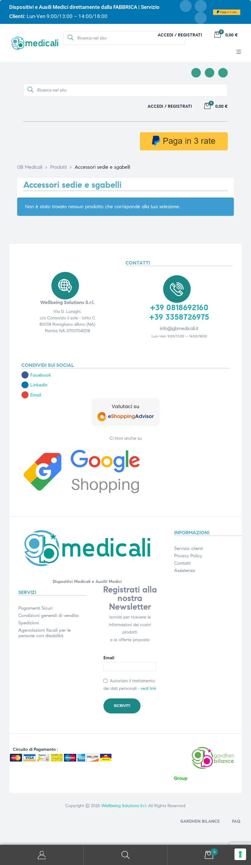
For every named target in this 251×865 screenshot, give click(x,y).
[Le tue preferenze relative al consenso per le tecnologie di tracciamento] (240, 854)
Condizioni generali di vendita (48, 615)
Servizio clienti (188, 548)
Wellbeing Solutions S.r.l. (124, 805)
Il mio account (42, 855)
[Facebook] (186, 6)
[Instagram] (201, 6)
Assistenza (184, 570)
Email (108, 657)
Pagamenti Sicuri (35, 608)
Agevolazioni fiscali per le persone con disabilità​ (44, 632)
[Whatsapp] (201, 18)
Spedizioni (28, 623)
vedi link (148, 688)
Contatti (182, 563)
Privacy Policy (188, 555)
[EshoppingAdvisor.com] (125, 424)
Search (125, 855)
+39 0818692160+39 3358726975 (179, 312)
